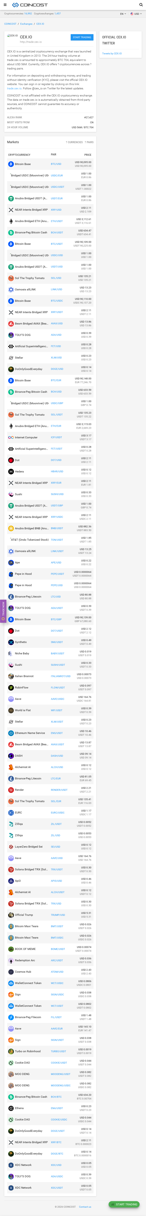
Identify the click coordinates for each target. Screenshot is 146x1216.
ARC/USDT (57, 960)
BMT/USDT (57, 926)
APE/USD (56, 562)
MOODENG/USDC (61, 1085)
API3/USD (56, 880)
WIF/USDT (56, 710)
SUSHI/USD (57, 494)
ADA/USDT (57, 608)
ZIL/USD (55, 835)
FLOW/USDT (58, 687)
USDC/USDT (57, 186)
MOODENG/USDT (60, 1074)
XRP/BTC (56, 1142)
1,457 (57, 13)
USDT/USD (57, 266)
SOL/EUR (56, 801)
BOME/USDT (58, 949)
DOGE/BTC (57, 1153)
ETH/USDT (57, 221)
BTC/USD (56, 164)
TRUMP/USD (58, 915)
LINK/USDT (57, 551)
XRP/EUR (56, 482)
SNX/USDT (57, 642)
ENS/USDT (57, 733)
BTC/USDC (57, 300)
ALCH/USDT (57, 892)
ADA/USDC (57, 1176)
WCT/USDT (57, 1005)
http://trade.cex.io (31, 42)
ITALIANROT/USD (61, 676)
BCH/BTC (56, 1096)
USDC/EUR (57, 175)
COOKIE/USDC (59, 1119)
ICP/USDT (56, 437)
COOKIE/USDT (59, 1062)
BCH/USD (56, 391)
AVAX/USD (57, 323)
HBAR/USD (57, 471)
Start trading (82, 37)
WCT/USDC (57, 983)
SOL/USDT (57, 414)
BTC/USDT (57, 243)
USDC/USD (57, 255)
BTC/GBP (56, 619)
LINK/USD (56, 289)
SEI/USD (55, 846)
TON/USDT (57, 539)
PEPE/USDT (57, 573)
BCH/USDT (57, 232)
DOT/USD (56, 460)
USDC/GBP (57, 403)
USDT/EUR (57, 198)
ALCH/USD (57, 767)
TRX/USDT (57, 869)
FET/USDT (56, 448)
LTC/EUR (56, 778)
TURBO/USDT (58, 1051)
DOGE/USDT (58, 1130)
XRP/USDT (57, 312)
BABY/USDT (57, 653)
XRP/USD (56, 209)
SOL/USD (56, 278)
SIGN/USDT (57, 1040)
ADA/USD (56, 334)
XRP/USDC (57, 516)
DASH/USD (57, 755)
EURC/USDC (57, 812)
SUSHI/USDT (58, 664)
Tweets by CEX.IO (112, 53)
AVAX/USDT (57, 744)
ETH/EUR (56, 426)
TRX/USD (56, 903)
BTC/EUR (56, 380)
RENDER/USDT (59, 789)
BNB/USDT (57, 528)
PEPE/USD (57, 585)
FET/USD (56, 346)
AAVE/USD (57, 858)
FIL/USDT (56, 1017)
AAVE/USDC (57, 699)
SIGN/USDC (57, 994)
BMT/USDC (57, 937)
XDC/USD (56, 1165)
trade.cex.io (14, 88)
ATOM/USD (57, 971)
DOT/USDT (57, 630)
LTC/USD (56, 596)
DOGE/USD (57, 368)
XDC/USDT (57, 1187)
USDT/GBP (57, 505)
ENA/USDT (57, 1108)
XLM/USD (56, 357)
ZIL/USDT (56, 824)
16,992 (28, 13)
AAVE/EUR (57, 1028)
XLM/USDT (57, 721)
